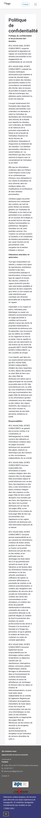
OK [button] (6, 814)
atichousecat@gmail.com (13, 771)
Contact (5, 776)
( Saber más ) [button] (9, 808)
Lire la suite (6, 759)
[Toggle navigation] (35, 4)
